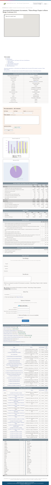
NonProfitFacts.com (5, 7)
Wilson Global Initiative (7, 327)
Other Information (11, 62)
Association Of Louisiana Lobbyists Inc (14, 379)
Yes (5, 284)
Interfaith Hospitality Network (7, 333)
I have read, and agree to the (14, 297)
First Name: (6, 111)
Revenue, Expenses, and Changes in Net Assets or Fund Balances (19, 60)
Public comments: (10, 114)
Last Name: (15, 111)
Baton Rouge (36, 81)
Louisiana (10, 7)
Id (3, 347)
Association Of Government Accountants (16, 392)
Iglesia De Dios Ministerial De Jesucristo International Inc (12, 341)
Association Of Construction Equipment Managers (14, 358)
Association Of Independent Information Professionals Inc (14, 370)
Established (42, 347)
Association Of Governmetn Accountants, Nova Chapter (16, 418)
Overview (8, 58)
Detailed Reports (9, 59)
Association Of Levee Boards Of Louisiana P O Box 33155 (14, 372)
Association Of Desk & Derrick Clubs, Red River (14, 363)
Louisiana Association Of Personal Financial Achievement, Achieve (13, 337)
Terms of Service (19, 297)
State (40, 347)
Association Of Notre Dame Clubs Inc (14, 381)
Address (31, 347)
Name (14, 347)
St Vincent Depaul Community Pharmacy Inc (10, 330)
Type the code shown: (7, 126)
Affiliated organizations (11, 66)
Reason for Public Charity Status (13, 63)
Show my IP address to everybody (28, 315)
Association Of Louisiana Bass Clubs (14, 375)
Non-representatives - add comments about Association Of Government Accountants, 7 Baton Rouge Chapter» (22, 70)
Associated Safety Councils (14, 349)
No (9, 284)
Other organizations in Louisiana (12, 64)
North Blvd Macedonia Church (8, 338)
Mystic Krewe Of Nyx (6, 340)
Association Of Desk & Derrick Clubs (14, 360)
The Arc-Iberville (14, 350)
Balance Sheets (10, 61)
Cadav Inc (4, 328)
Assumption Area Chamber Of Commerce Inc (14, 385)
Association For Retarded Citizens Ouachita (14, 352)
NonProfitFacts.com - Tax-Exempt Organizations (18, 3)
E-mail (28, 111)
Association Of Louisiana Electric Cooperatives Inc (14, 377)
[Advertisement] (25, 46)
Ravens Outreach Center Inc (7, 332)
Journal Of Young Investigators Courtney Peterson (10, 335)
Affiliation (4, 390)
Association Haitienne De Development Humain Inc (14, 356)
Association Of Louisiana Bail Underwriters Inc (14, 374)
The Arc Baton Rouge (14, 354)
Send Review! (25, 320)
